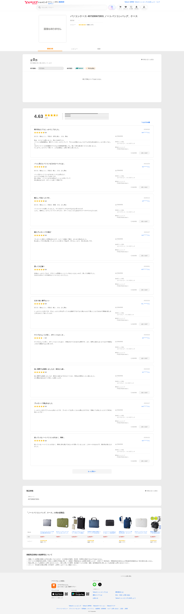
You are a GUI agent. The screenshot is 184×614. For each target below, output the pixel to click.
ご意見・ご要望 (124, 608)
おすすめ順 (146, 122)
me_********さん (145, 303)
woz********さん (146, 235)
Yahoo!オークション (99, 606)
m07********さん (145, 269)
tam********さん (146, 132)
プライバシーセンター (74, 608)
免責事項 (97, 608)
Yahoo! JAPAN (129, 2)
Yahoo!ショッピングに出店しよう (145, 2)
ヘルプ (158, 2)
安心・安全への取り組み (122, 595)
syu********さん (146, 440)
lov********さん (146, 372)
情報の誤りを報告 (152, 491)
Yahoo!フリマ (111, 606)
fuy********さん (146, 166)
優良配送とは (119, 592)
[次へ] (156, 530)
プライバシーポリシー (62, 608)
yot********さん (146, 201)
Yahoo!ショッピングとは (100, 592)
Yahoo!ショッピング (75, 606)
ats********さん (146, 338)
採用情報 (103, 608)
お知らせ (95, 598)
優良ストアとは (97, 595)
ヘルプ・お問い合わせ (112, 608)
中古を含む (91, 68)
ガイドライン (90, 608)
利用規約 (84, 608)
